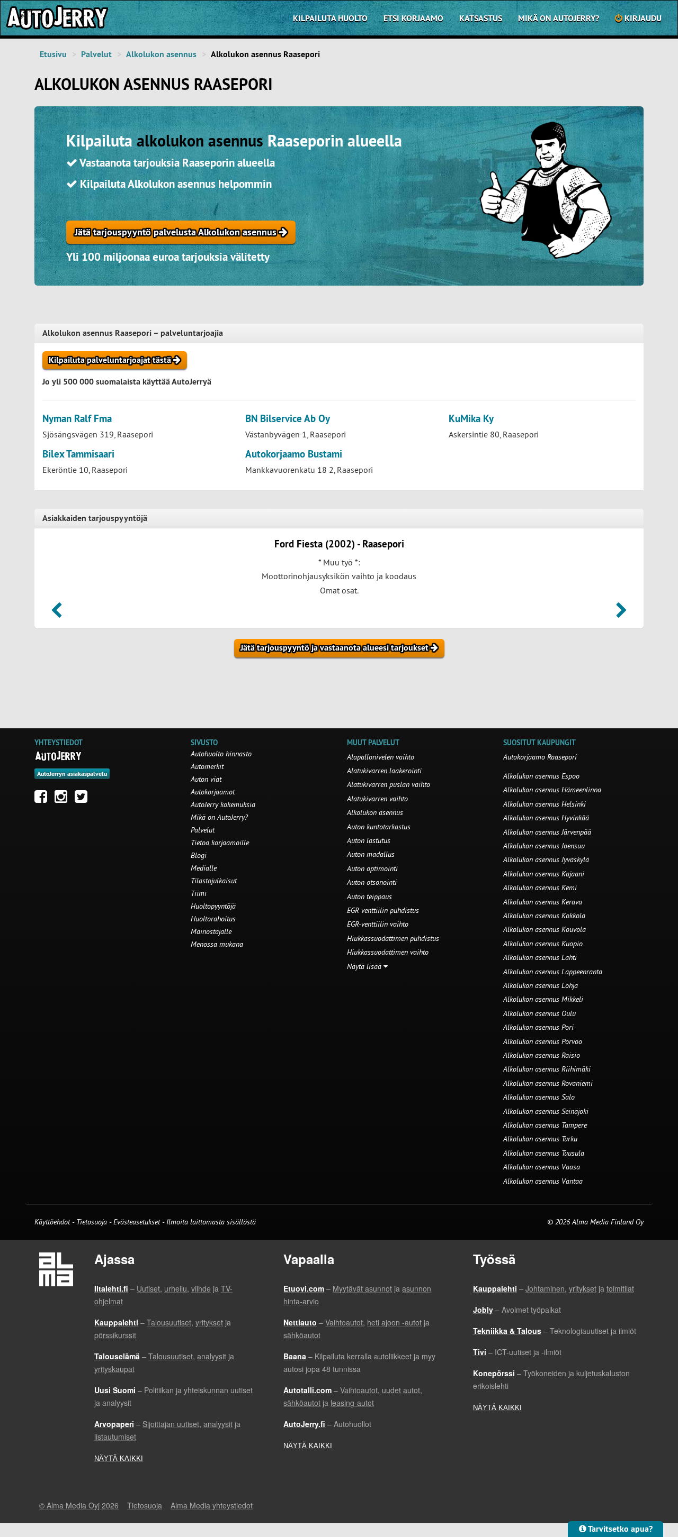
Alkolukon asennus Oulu (539, 1013)
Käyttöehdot (53, 1222)
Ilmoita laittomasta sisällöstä (211, 1222)
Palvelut (96, 54)
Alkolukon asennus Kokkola (544, 915)
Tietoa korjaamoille (220, 842)
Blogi (199, 855)
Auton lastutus (368, 840)
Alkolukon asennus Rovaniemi (548, 1083)
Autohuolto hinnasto (221, 753)
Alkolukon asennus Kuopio (543, 943)
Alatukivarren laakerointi (384, 770)
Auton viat (206, 779)
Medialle (204, 868)
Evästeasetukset (136, 1222)
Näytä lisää (365, 966)
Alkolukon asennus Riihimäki (547, 1069)
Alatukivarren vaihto (377, 798)
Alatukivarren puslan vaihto (388, 784)
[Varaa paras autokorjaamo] (58, 756)
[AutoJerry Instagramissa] (64, 799)
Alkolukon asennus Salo (539, 1097)
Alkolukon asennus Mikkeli (543, 999)
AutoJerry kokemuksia (223, 804)
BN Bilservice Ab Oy (287, 418)
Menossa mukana (217, 944)
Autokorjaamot (213, 792)
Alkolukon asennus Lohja (540, 985)
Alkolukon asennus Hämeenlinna (552, 789)
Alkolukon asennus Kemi (540, 887)
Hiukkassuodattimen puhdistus (393, 938)
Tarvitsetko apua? (619, 1528)
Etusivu (53, 54)
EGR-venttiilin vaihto (377, 924)
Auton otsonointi (372, 882)
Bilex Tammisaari (78, 454)
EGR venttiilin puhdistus (383, 910)
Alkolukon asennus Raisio (541, 1055)
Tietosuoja (91, 1222)
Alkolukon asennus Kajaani (543, 874)
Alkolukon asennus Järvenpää (547, 832)
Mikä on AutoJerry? (558, 18)
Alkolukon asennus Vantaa (543, 1181)
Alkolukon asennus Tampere (545, 1125)
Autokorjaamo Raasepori (540, 757)
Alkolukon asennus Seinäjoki (545, 1111)
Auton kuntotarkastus (379, 826)
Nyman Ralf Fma (77, 418)
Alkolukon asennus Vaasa (541, 1167)
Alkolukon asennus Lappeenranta (552, 971)
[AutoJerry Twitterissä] (84, 799)
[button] (56, 613)
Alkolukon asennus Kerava (542, 902)
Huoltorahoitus (213, 918)
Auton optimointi (372, 868)
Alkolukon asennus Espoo (541, 776)
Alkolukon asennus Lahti (540, 957)
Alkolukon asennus (161, 54)
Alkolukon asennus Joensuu (544, 845)
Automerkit (207, 766)
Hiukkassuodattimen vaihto (388, 952)
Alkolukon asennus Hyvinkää (546, 817)
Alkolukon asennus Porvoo (542, 1041)
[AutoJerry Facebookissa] (43, 799)
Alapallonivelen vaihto (380, 757)
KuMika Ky (471, 418)
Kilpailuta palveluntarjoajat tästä (111, 359)
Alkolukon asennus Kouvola (544, 929)
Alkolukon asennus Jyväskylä (546, 859)
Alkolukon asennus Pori (538, 1027)
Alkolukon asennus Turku (540, 1138)
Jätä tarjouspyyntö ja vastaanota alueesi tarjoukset (335, 647)
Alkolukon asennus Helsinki (544, 804)
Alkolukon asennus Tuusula (543, 1153)
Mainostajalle (211, 931)
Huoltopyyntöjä (213, 906)
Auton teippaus (369, 896)
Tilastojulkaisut (214, 880)
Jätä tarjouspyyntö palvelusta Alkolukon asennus (177, 232)
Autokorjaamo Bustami (293, 454)
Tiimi (199, 893)
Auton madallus (371, 854)
